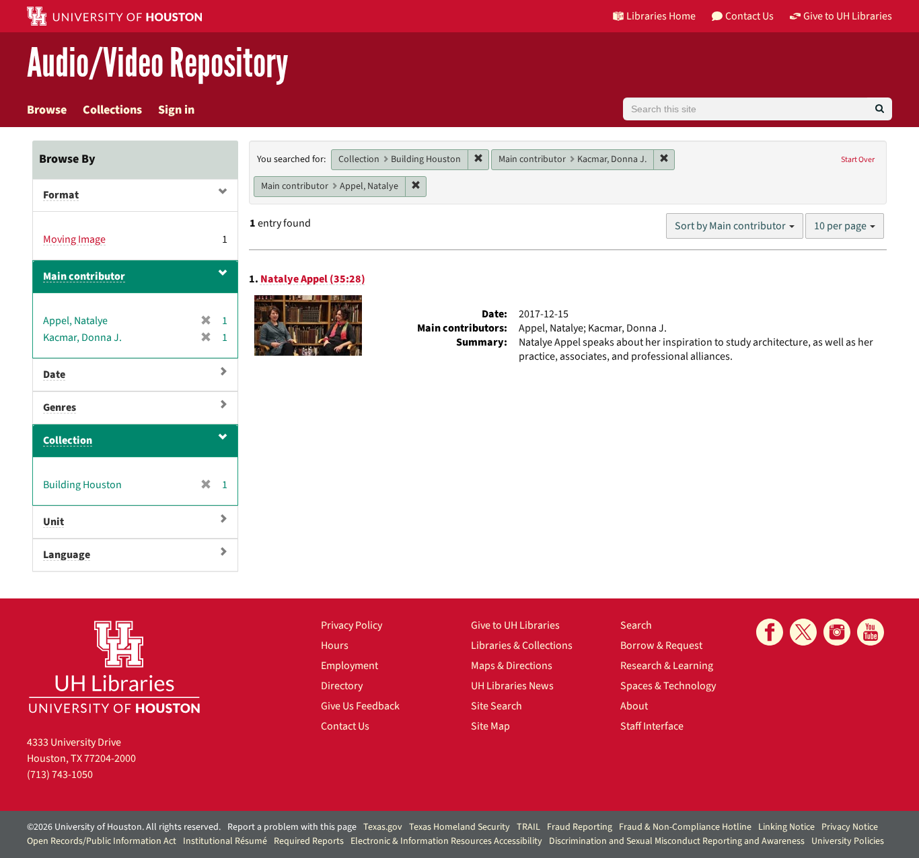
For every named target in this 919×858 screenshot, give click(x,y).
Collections (112, 110)
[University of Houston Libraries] (114, 666)
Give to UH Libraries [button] (847, 16)
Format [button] (61, 195)
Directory (342, 685)
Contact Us (345, 726)
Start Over (858, 159)
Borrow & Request (661, 645)
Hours (334, 645)
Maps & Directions (511, 665)
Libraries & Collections (522, 645)
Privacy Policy (351, 625)
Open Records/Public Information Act (101, 841)
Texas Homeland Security (459, 827)
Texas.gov (382, 827)
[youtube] (870, 632)
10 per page (841, 226)
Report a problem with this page (292, 827)
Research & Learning (666, 665)
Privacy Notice (849, 827)
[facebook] (769, 632)
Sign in (176, 110)
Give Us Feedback (360, 706)
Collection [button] (67, 440)
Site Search (496, 706)
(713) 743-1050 (60, 774)
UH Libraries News (512, 685)
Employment (349, 665)
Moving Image (74, 239)
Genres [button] (59, 407)
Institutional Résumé (225, 841)
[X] (803, 632)
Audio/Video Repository (158, 63)
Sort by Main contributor (731, 226)
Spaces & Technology (668, 685)
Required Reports (309, 841)
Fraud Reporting (579, 827)
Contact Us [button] (749, 16)
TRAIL (528, 827)
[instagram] (836, 632)
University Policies (847, 841)
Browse (47, 110)
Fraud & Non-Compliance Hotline (685, 827)
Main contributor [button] (84, 276)
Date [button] (54, 374)
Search (636, 625)
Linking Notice (786, 827)
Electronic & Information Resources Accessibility (446, 841)
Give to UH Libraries (515, 625)
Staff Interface (652, 726)
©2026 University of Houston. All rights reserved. (124, 827)
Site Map (490, 726)
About (634, 706)
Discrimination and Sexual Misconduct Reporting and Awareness (677, 841)
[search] (879, 109)
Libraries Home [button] (661, 16)
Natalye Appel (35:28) (312, 279)
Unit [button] (53, 521)
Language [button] (66, 554)
